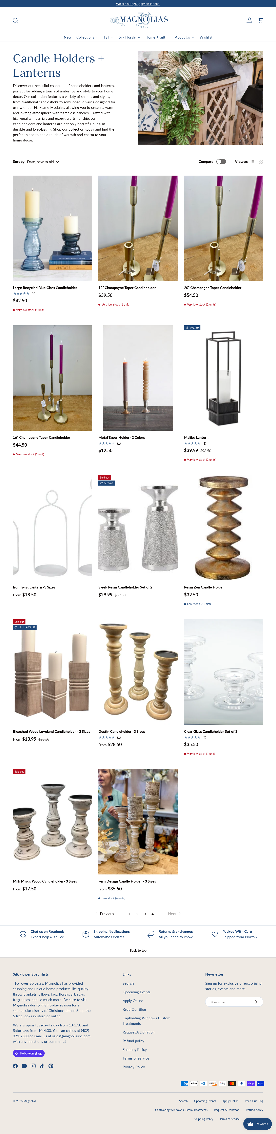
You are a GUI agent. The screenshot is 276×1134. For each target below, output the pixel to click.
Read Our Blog (134, 1009)
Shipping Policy (135, 1049)
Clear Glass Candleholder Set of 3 (210, 731)
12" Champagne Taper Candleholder (127, 287)
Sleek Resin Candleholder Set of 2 (125, 587)
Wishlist (206, 37)
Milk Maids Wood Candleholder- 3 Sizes (45, 881)
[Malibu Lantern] (223, 378)
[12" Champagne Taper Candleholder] (137, 228)
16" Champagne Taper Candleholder (41, 437)
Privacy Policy (134, 1067)
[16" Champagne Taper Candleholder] (52, 378)
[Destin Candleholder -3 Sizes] (137, 672)
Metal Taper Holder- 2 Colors (121, 437)
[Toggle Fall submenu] (112, 37)
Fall (106, 37)
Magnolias (30, 1101)
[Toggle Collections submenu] (97, 37)
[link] (174, 913)
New (68, 37)
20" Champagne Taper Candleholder (212, 287)
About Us (182, 37)
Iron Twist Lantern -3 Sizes (34, 587)
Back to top (138, 950)
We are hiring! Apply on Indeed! (138, 3)
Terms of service (136, 1058)
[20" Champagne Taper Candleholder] (223, 228)
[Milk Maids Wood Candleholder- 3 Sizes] (52, 821)
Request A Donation (139, 1032)
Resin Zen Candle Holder (204, 587)
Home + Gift (155, 37)
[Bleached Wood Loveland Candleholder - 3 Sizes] (52, 672)
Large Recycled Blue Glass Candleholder (45, 287)
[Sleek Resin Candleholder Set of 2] (137, 527)
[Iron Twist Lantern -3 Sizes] (52, 527)
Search (128, 983)
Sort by (19, 161)
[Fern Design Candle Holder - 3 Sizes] (137, 821)
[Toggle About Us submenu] (193, 37)
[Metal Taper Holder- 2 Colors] (137, 378)
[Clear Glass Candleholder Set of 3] (223, 672)
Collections (85, 37)
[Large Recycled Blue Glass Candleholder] (52, 228)
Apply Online (133, 1000)
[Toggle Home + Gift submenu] (168, 37)
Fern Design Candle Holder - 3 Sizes (127, 881)
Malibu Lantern (196, 437)
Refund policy (133, 1041)
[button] (260, 20)
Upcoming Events (137, 992)
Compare (206, 161)
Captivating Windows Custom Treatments (181, 1110)
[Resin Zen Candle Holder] (223, 527)
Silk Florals (127, 37)
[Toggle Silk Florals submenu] (139, 37)
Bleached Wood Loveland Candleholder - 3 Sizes (51, 731)
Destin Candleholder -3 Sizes (121, 731)
